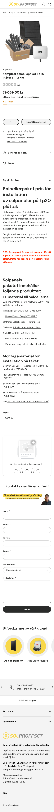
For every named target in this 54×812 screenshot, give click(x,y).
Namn (5, 511)
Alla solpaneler (13, 660)
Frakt (19, 97)
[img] (9, 84)
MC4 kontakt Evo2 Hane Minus (21, 338)
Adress (6, 551)
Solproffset (8, 69)
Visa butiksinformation (17, 141)
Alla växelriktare (38, 660)
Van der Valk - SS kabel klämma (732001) (28, 401)
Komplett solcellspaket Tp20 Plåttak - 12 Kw (26, 12)
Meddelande (8, 578)
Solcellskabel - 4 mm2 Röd (26, 321)
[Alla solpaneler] (13, 646)
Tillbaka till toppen (27, 700)
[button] (50, 4)
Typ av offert (9, 564)
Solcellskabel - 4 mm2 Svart (27, 327)
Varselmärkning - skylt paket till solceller (26, 344)
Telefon (6, 538)
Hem (4, 12)
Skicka (27, 609)
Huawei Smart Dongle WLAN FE (21, 316)
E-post (6, 524)
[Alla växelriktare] (37, 646)
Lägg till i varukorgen (36, 122)
